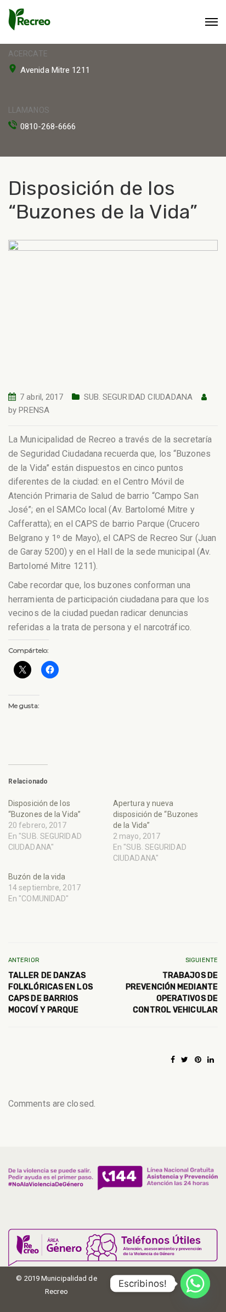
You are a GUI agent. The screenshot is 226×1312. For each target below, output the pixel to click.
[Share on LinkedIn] (210, 1059)
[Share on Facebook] (173, 1059)
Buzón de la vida (37, 876)
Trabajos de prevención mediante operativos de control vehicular (172, 993)
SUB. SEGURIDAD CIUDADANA (138, 397)
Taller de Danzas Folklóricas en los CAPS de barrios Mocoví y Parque (50, 993)
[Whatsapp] (195, 1283)
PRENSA (34, 410)
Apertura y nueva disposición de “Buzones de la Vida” (155, 814)
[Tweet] (184, 1059)
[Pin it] (198, 1059)
